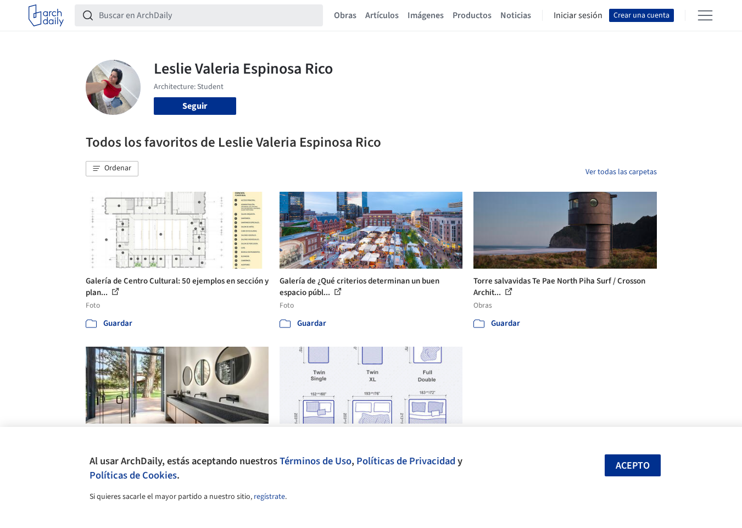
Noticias (515, 15)
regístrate (269, 496)
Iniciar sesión (578, 15)
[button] (112, 168)
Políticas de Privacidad (405, 461)
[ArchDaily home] (46, 15)
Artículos (382, 15)
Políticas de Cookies (133, 475)
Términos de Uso (316, 461)
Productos (472, 15)
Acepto (633, 466)
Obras (345, 15)
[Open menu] (705, 15)
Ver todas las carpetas (621, 172)
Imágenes (426, 15)
